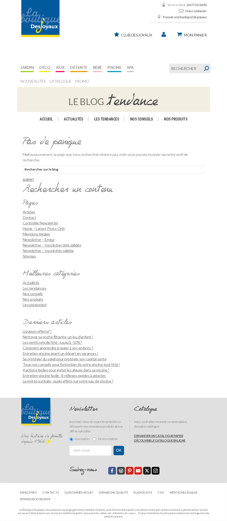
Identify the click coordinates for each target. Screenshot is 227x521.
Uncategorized (35, 304)
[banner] (40, 18)
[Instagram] (155, 471)
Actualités (73, 119)
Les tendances (106, 119)
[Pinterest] (129, 471)
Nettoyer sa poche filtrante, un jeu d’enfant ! (58, 336)
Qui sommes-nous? (78, 492)
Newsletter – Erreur (39, 239)
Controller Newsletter (40, 223)
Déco (44, 67)
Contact (29, 217)
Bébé (97, 67)
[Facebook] (112, 471)
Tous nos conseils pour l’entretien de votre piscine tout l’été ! (71, 364)
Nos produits (175, 119)
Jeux (60, 67)
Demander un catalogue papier (158, 436)
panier (195, 35)
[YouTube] (138, 471)
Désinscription (108, 439)
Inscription (82, 439)
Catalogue (60, 81)
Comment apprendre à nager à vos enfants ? (58, 347)
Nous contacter (196, 11)
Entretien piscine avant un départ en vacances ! (61, 353)
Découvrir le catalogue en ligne (159, 440)
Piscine (114, 67)
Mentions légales (36, 234)
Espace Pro (28, 492)
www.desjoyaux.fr (35, 499)
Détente (78, 67)
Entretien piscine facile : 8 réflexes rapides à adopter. (64, 375)
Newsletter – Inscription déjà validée (52, 245)
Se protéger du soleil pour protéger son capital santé (65, 359)
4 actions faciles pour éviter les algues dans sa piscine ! (66, 370)
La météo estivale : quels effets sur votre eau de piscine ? (68, 381)
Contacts (50, 492)
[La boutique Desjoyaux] (113, 99)
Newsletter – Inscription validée (48, 250)
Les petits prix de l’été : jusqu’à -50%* (52, 342)
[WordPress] (121, 471)
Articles (29, 212)
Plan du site (142, 492)
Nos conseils (141, 119)
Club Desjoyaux (136, 35)
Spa (130, 67)
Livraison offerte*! (37, 331)
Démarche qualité (113, 492)
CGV (161, 492)
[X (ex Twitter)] (147, 471)
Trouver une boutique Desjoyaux (184, 17)
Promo (82, 81)
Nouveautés (33, 81)
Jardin (27, 67)
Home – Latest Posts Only (44, 228)
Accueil (46, 119)
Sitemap (29, 256)
